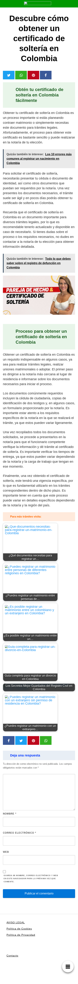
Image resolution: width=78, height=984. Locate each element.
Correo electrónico (19, 832)
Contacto (12, 955)
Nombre (9, 813)
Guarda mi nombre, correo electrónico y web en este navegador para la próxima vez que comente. (31, 878)
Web (6, 852)
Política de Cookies (19, 928)
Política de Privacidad (21, 934)
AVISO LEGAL (16, 922)
